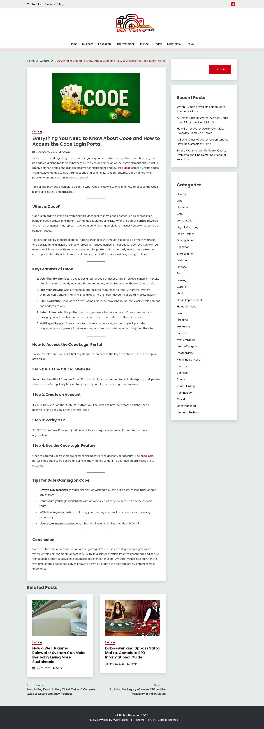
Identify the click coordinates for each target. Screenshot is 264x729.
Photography (185, 353)
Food (180, 273)
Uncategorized (186, 405)
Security (182, 366)
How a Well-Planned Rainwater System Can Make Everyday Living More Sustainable (58, 655)
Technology (174, 44)
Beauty (181, 194)
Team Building (186, 386)
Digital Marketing (187, 227)
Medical (182, 333)
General (182, 286)
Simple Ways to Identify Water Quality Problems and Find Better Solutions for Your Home (201, 155)
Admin (66, 151)
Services (182, 372)
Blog (179, 200)
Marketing (183, 326)
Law (179, 313)
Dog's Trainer (185, 234)
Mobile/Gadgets (187, 346)
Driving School (186, 240)
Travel (190, 44)
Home (73, 44)
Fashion (182, 260)
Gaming (37, 131)
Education (104, 44)
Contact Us (34, 4)
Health (157, 44)
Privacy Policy (54, 4)
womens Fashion (188, 412)
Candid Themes (168, 719)
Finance (144, 44)
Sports (181, 379)
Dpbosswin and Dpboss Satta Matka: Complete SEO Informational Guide (132, 653)
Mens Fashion (186, 339)
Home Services (186, 306)
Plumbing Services (188, 359)
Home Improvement (189, 300)
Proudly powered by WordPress (107, 719)
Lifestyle (182, 320)
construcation (185, 220)
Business (88, 44)
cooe (127, 167)
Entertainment (124, 44)
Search (220, 69)
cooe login (147, 456)
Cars (180, 214)
